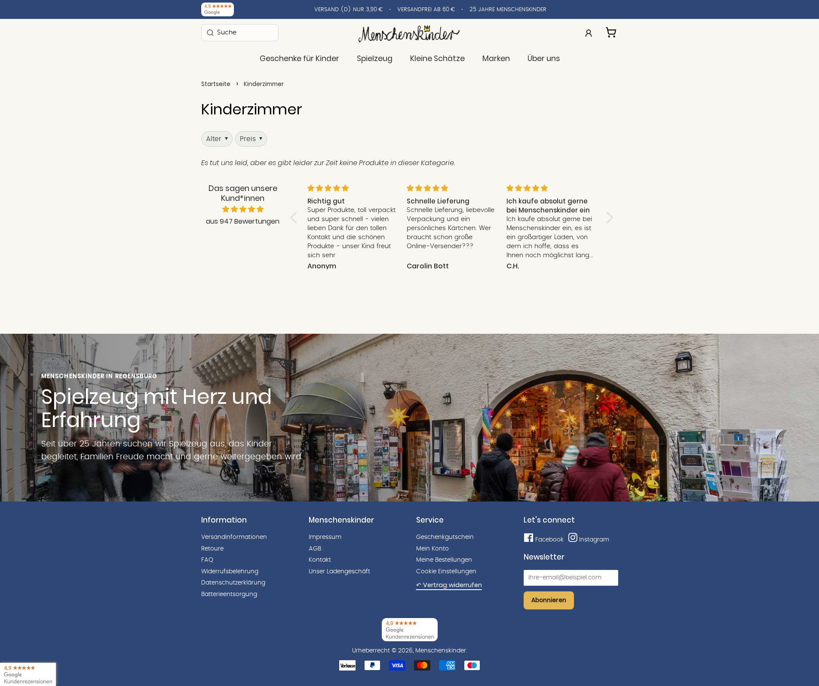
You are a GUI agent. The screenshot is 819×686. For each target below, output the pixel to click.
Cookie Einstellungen (446, 572)
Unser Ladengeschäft (339, 572)
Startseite (215, 84)
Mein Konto (432, 549)
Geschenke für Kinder (299, 58)
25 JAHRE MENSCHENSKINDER (507, 9)
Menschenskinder (440, 651)
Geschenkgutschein (445, 537)
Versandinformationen (234, 537)
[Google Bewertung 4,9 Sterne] (28, 674)
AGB (315, 549)
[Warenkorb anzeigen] (611, 31)
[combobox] (240, 32)
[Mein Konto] (588, 32)
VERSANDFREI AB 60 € (426, 9)
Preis (251, 138)
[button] (295, 218)
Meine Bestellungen (444, 560)
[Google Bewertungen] (217, 9)
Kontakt (320, 560)
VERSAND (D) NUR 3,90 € (348, 9)
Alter (217, 138)
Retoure (212, 549)
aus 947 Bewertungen (242, 221)
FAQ (207, 560)
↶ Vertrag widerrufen (449, 585)
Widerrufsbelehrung (229, 572)
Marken (496, 58)
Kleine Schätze (437, 58)
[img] (243, 209)
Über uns (544, 58)
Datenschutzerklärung (233, 583)
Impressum (325, 537)
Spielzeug (375, 58)
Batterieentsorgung (229, 594)
